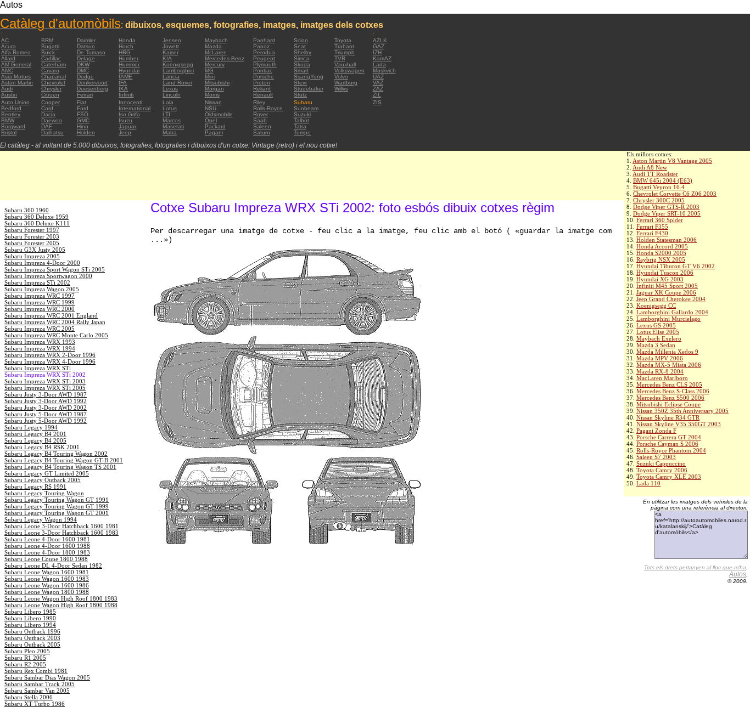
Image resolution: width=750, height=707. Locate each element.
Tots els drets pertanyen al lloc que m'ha (695, 567)
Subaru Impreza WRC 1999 (39, 302)
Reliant (262, 89)
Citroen (50, 95)
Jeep (125, 132)
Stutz (300, 95)
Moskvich (384, 70)
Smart (301, 70)
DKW (83, 64)
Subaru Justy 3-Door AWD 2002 (45, 407)
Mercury (215, 64)
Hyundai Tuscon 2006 (664, 272)
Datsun (86, 46)
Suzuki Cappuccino (661, 463)
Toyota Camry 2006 (661, 470)
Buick (48, 52)
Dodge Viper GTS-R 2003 (666, 206)
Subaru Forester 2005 (31, 243)
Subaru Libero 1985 (30, 611)
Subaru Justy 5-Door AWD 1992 (45, 420)
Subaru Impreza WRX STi (37, 368)
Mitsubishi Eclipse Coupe (668, 404)
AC (5, 40)
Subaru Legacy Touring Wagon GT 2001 (56, 513)
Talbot (301, 120)
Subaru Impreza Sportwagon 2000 (48, 276)
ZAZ (378, 89)
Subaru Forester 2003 (31, 236)
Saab (260, 120)
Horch (126, 46)
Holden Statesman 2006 (666, 239)
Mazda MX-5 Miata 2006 (668, 364)
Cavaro (50, 70)
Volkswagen (349, 70)
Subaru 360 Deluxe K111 (37, 223)
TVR (339, 58)
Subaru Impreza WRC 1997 (39, 295)
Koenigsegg (178, 64)
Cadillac (51, 58)
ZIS (377, 102)
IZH (377, 52)
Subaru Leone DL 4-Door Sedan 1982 (53, 565)
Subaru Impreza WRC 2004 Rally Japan (54, 322)
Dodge (85, 76)
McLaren (216, 52)
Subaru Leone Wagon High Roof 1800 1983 (60, 598)
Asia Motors (16, 76)
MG (209, 70)
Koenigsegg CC (656, 305)
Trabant (344, 46)
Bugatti (50, 46)
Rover (260, 114)
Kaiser (170, 52)
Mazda (213, 46)
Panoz (261, 46)
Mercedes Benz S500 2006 (670, 397)
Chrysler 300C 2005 (659, 200)
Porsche (263, 76)
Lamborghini (178, 70)
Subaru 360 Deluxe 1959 (36, 216)
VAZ (378, 83)
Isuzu (125, 120)
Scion (301, 40)
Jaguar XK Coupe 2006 (666, 292)
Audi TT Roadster (655, 174)
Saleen (262, 126)
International (134, 108)
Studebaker (308, 89)
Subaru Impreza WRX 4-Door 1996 (50, 361)
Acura (8, 46)
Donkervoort (92, 83)
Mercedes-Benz (224, 58)
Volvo (341, 76)
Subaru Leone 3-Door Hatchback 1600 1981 (61, 526)
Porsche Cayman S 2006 (667, 443)
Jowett (171, 46)
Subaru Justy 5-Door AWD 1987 (45, 414)
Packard (215, 126)
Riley (259, 102)
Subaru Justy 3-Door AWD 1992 (45, 401)
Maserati (173, 126)
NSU (210, 108)
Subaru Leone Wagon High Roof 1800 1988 (60, 605)
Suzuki (302, 114)
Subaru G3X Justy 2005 (34, 249)
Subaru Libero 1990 (30, 618)
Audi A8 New (650, 167)
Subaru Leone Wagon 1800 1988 (46, 592)
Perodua (264, 52)
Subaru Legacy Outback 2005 (42, 480)
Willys (341, 89)
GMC (83, 120)
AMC (7, 70)
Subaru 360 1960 (26, 210)
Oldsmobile (219, 114)
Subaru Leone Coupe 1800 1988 (46, 559)
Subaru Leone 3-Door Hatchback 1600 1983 (61, 532)
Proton (261, 83)
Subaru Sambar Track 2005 (39, 684)
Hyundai (129, 70)
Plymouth (265, 64)
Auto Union (15, 102)
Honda (127, 40)
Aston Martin (17, 83)
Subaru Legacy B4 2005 (35, 440)
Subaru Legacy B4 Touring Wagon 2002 (56, 453)
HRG (125, 52)
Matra (170, 132)
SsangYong (308, 76)
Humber (128, 58)
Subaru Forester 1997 (31, 230)
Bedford (11, 108)
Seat (300, 46)
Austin (9, 95)
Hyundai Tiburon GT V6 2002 (675, 266)
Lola (168, 102)
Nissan (213, 102)
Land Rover (177, 83)
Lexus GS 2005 (656, 325)
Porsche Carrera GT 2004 (668, 437)
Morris (212, 95)
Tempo (302, 132)
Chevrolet (53, 83)
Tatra (300, 126)
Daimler (86, 40)
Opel (211, 120)
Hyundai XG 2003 (660, 279)
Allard (8, 58)
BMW (7, 120)
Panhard (264, 40)
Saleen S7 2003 (656, 457)
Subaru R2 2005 (25, 664)
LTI (166, 114)
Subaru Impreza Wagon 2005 (41, 289)
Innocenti (130, 102)
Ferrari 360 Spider (659, 220)
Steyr (300, 83)
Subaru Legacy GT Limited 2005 (46, 473)
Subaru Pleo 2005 (27, 651)
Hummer (129, 64)
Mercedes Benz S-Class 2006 (672, 391)
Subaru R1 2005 (25, 657)
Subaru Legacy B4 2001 (35, 434)
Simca (301, 58)
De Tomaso (91, 52)
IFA (123, 83)
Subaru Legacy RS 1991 (35, 486)
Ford (82, 108)
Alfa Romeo (16, 52)
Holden (86, 132)
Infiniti (126, 95)
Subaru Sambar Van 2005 (37, 690)
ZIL (377, 95)
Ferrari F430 (652, 233)
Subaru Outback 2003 (32, 638)
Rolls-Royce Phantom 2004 (671, 450)
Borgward (13, 126)
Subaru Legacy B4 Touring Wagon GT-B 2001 (63, 460)
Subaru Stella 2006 (28, 697)
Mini (210, 76)
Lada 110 (648, 483)
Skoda (302, 64)
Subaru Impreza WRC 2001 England (51, 315)
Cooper (50, 102)
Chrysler (51, 89)
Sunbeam (306, 108)
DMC (83, 70)
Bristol (8, 132)
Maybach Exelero (658, 338)
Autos (737, 574)
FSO (82, 114)
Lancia (171, 76)
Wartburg (345, 83)
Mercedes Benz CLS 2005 (669, 384)
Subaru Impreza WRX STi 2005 (45, 387)
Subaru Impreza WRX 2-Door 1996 (50, 355)
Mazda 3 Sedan (655, 345)
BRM (47, 40)
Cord (47, 108)
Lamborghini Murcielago (668, 318)
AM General (16, 64)
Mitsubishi (217, 83)
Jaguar (127, 126)
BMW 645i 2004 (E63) (662, 180)
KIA (167, 58)
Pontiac (262, 70)
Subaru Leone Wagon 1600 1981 (46, 572)
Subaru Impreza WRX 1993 (39, 341)
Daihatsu (52, 132)
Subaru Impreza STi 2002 (37, 282)
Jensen (172, 40)
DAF (46, 126)
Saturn (261, 132)
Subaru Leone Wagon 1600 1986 (46, 585)
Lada (379, 64)
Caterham (53, 64)
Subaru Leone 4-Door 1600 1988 (47, 545)
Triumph (344, 52)
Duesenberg (92, 89)
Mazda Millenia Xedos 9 (667, 351)
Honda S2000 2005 (661, 253)
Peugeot (264, 58)
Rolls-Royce (268, 108)
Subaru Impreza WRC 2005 (39, 328)
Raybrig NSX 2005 (660, 259)
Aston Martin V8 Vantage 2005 (672, 160)
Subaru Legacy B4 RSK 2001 (42, 447)
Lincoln (172, 95)
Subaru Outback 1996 (32, 631)
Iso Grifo (129, 114)
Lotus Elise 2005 (657, 332)
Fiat (81, 102)
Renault (263, 95)
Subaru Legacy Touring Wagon (44, 493)
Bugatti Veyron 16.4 (659, 187)
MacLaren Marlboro (662, 378)
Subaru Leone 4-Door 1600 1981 (47, 539)
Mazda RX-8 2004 (660, 371)
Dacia (48, 114)
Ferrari (85, 95)
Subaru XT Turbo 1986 (34, 703)
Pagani (214, 132)
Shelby (302, 52)
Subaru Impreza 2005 (32, 256)
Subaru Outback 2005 (32, 644)
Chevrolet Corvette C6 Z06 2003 (675, 193)
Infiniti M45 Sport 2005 (667, 285)
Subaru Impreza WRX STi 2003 (45, 381)
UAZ (378, 76)
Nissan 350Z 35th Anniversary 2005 (682, 411)
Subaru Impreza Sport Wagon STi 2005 (54, 269)
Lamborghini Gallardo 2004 (672, 312)
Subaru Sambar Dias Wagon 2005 (47, 677)
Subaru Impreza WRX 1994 (39, 348)
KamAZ (382, 58)
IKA (123, 89)
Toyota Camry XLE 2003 (668, 476)
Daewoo (51, 120)
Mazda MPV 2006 (659, 358)
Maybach (216, 40)
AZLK (380, 40)
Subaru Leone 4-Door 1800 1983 (47, 552)
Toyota (342, 40)
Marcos (172, 120)
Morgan (214, 89)
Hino (82, 126)
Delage (86, 58)
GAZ (378, 46)
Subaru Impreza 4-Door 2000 (42, 262)
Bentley (10, 114)
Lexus (170, 89)
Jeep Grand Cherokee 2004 (671, 299)
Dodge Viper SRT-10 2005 (667, 213)
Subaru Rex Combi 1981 (36, 671)
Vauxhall (345, 64)
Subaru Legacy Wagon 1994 (40, 519)
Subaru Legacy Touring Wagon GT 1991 (56, 499)
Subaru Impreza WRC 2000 (39, 309)
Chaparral (53, 76)
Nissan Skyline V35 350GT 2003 (678, 424)
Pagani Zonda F (656, 430)
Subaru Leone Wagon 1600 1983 (46, 578)
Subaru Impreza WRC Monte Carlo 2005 (56, 335)
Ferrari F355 (652, 226)
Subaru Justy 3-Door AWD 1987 (45, 394)
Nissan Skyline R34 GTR (667, 417)
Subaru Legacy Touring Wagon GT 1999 (56, 506)
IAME (125, 76)
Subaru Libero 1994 (30, 624)
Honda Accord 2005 (662, 246)
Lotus (170, 108)
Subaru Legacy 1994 (31, 427)
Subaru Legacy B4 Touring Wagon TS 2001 (60, 466)
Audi (7, 89)
